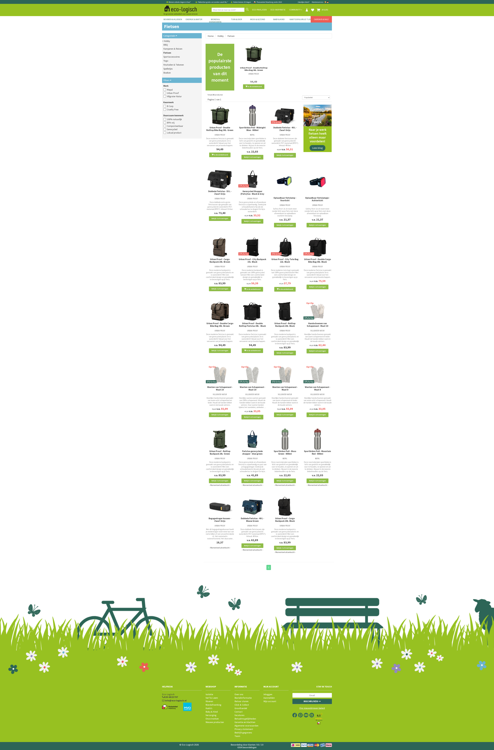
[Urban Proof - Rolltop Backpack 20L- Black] (285, 311)
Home (211, 36)
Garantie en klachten (245, 722)
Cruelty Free (172, 109)
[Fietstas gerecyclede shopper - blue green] (252, 439)
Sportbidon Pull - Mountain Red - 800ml (317, 452)
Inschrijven (311, 701)
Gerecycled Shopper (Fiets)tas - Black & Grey (252, 192)
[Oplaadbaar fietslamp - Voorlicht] (285, 182)
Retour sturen (242, 701)
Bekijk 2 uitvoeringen (252, 221)
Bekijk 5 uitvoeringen (317, 351)
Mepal (170, 89)
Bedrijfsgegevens (243, 732)
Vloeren (209, 701)
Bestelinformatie (243, 697)
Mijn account (269, 701)
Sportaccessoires (171, 56)
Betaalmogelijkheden (245, 718)
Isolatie (209, 694)
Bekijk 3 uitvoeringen (252, 157)
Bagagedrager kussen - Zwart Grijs (220, 519)
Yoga (165, 60)
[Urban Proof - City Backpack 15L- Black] (252, 247)
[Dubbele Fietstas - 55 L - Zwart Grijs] (220, 179)
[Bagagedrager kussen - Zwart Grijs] (220, 506)
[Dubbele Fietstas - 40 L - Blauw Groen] (252, 506)
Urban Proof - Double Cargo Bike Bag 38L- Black (317, 260)
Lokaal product (174, 132)
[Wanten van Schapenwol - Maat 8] (285, 375)
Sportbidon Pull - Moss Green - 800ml (285, 452)
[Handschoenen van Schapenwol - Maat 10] (317, 311)
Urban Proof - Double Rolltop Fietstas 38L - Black (252, 324)
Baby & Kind (279, 19)
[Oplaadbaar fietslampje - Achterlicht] (317, 182)
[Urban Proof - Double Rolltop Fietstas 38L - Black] (252, 311)
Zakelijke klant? (304, 2)
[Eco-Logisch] (180, 8)
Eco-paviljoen (259, 9)
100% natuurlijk (174, 119)
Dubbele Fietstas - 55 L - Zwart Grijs (220, 192)
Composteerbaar (175, 126)
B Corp (170, 106)
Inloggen (267, 694)
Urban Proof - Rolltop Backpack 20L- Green (219, 452)
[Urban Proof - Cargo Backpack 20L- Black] (285, 506)
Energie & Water (194, 19)
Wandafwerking (213, 704)
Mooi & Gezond (257, 19)
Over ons (239, 694)
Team (237, 736)
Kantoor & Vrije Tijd (300, 19)
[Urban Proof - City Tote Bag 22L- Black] (285, 247)
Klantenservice (317, 2)
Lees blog (317, 147)
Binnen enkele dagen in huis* (180, 2)
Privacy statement (244, 729)
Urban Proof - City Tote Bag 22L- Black (284, 260)
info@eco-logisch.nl (175, 700)
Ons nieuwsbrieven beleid (312, 708)
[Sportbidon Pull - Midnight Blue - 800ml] (252, 115)
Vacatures (240, 715)
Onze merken (212, 718)
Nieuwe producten (215, 722)
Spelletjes (168, 68)
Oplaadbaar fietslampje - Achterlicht (317, 199)
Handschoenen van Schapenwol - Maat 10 (317, 324)
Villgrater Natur (174, 96)
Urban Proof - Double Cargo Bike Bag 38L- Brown (219, 324)
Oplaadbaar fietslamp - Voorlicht (285, 199)
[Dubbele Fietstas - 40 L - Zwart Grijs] (285, 115)
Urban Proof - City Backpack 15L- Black (252, 260)
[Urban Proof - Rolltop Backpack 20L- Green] (220, 439)
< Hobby (166, 41)
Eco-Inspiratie (278, 9)
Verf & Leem (212, 697)
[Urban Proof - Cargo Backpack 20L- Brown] (220, 247)
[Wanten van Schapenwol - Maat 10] (220, 375)
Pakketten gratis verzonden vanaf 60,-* (213, 2)
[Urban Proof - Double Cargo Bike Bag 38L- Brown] (220, 311)
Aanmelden (269, 697)
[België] (325, 2)
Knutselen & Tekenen (173, 64)
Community (295, 9)
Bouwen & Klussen (173, 19)
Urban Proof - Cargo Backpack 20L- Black (285, 519)
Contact (239, 711)
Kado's (209, 708)
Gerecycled (172, 129)
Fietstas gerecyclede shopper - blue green (252, 452)
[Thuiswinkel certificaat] (170, 707)
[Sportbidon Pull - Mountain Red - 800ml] (317, 439)
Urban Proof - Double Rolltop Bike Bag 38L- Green (253, 68)
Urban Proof (173, 93)
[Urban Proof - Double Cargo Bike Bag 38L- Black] (317, 247)
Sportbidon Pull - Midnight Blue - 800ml (252, 129)
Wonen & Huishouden (215, 20)
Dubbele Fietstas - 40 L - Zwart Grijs (285, 129)
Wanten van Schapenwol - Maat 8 (285, 388)
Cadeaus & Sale (321, 19)
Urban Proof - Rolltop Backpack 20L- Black (284, 324)
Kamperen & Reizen (172, 48)
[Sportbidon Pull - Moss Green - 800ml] (285, 439)
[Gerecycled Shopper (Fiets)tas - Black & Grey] (252, 179)
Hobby (220, 36)
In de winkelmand (254, 86)
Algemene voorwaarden (246, 725)
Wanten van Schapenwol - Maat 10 (220, 388)
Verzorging (211, 715)
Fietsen (167, 52)
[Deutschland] (328, 2)
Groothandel (241, 708)
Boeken (167, 72)
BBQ (165, 44)
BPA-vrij (170, 122)
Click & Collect (242, 704)
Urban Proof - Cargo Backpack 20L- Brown (220, 260)
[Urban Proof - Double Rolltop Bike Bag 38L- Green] (253, 53)
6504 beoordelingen (247, 747)
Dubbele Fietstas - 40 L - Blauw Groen (252, 519)
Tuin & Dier (236, 19)
